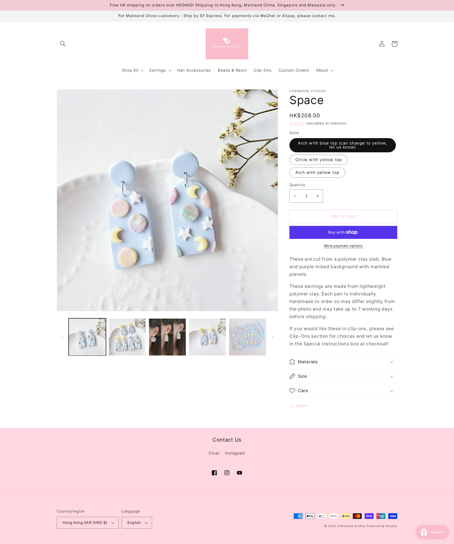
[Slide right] (273, 337)
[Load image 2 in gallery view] (127, 337)
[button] (63, 44)
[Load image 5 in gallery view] (247, 337)
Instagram (235, 453)
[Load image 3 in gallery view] (167, 337)
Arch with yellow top (317, 172)
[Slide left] (62, 337)
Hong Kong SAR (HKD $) (85, 522)
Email (214, 453)
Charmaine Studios (351, 526)
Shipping (297, 123)
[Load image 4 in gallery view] (207, 337)
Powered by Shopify (382, 526)
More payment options (343, 246)
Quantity (297, 185)
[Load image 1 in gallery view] (87, 337)
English (134, 522)
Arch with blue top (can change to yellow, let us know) (342, 145)
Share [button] (302, 405)
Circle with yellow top (318, 159)
